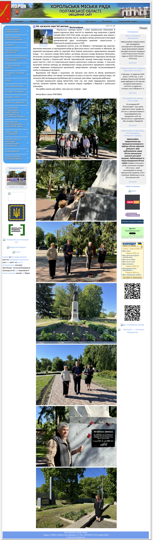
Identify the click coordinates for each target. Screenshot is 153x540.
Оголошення (132, 32)
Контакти (107, 21)
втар (16, 270)
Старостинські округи (12, 66)
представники (20, 257)
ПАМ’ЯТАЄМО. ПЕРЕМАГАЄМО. (14, 157)
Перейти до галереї (16, 187)
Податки (9, 45)
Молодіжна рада (14, 86)
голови (5, 257)
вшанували (14, 260)
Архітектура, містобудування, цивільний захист (14, 124)
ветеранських (8, 265)
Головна (19, 21)
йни (12, 257)
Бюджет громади (14, 91)
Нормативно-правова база (12, 30)
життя (5, 273)
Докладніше (133, 63)
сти (23, 273)
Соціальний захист (128, 21)
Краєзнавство (12, 151)
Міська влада (72, 21)
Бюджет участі (13, 97)
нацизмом (24, 260)
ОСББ (8, 80)
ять (7, 262)
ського (19, 262)
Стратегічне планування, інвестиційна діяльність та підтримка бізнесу (15, 112)
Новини (34, 21)
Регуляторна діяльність (12, 51)
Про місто (91, 21)
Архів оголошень (133, 186)
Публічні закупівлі (15, 102)
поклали (12, 273)
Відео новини (51, 21)
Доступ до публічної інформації (16, 59)
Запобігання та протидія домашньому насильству (13, 142)
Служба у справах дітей (14, 74)
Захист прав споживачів (11, 133)
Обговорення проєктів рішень (14, 38)
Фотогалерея (76, 27)
